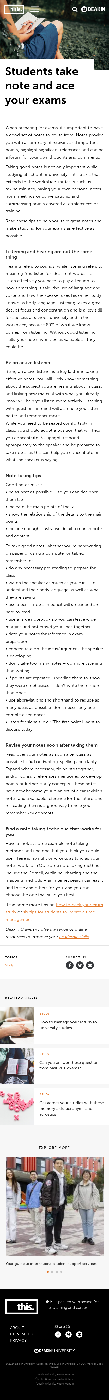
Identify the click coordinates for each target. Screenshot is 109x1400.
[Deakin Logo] (93, 9)
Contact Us (23, 1334)
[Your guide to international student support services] (55, 1254)
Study (9, 965)
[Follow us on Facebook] (70, 965)
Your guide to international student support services (51, 1263)
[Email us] (90, 965)
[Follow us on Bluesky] (80, 967)
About (17, 1327)
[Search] (74, 9)
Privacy (18, 1340)
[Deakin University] (54, 1352)
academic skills (74, 936)
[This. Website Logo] (14, 9)
